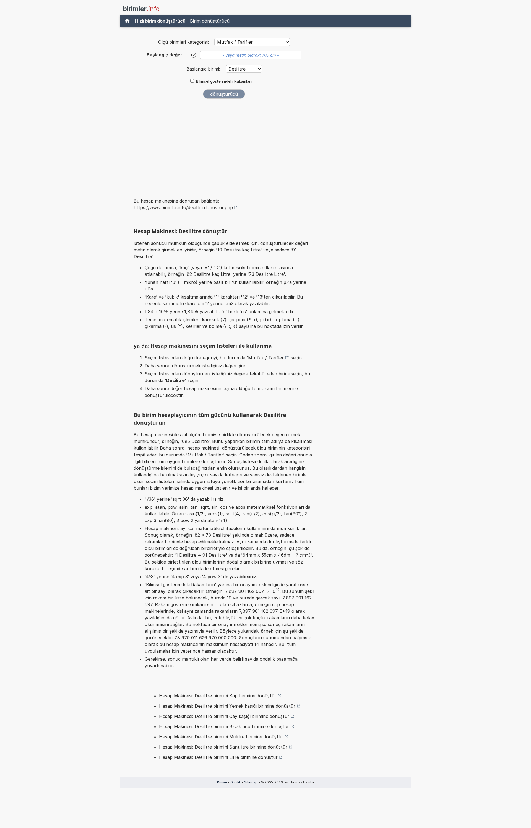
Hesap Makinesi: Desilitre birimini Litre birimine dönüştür (218, 757)
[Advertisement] (224, 144)
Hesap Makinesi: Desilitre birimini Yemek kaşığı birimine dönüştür (227, 706)
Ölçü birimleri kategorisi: (183, 42)
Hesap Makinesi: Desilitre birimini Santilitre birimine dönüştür (223, 747)
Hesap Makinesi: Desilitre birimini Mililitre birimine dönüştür (221, 736)
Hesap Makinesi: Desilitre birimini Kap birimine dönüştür (217, 696)
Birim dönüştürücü (210, 21)
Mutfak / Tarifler (266, 357)
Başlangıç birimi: (204, 69)
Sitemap (250, 782)
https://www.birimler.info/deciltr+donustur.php (183, 207)
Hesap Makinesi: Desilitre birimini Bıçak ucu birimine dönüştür (224, 726)
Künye (222, 782)
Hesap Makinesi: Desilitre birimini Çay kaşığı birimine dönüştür (224, 716)
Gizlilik (235, 782)
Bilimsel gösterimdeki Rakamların (225, 81)
